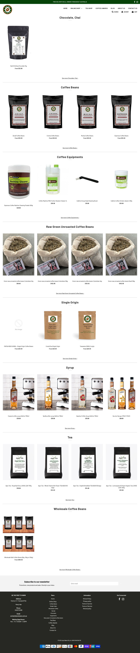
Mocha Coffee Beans (87, 136)
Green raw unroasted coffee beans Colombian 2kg (18, 281)
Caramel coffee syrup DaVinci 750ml (18, 416)
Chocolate (53, 613)
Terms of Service (87, 606)
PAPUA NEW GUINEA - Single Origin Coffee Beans (18, 346)
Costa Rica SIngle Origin (53, 346)
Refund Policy (87, 599)
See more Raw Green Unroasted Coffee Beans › (70, 293)
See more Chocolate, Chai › (70, 78)
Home (65, 8)
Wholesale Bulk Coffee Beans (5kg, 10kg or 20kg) (18, 557)
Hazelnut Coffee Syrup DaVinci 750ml (87, 416)
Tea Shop (88, 8)
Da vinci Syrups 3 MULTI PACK (121, 416)
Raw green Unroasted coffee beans (53, 618)
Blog (113, 8)
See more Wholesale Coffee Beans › (70, 569)
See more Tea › (70, 500)
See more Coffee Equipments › (70, 217)
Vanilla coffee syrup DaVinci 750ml (53, 416)
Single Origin (53, 606)
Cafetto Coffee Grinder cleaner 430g (121, 201)
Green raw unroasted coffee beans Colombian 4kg (87, 281)
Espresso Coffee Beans (121, 136)
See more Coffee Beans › (70, 148)
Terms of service (87, 604)
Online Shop (76, 8)
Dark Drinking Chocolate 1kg (18, 66)
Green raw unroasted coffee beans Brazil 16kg (121, 281)
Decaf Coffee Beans (18, 136)
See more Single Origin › (70, 358)
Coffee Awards (102, 8)
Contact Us (132, 8)
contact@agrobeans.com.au (18, 616)
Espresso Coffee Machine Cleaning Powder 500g (18, 205)
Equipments (53, 615)
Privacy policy (87, 601)
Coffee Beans (53, 604)
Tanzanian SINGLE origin (87, 346)
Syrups (53, 611)
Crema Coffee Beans (53, 136)
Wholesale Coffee (53, 608)
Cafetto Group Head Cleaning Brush (87, 201)
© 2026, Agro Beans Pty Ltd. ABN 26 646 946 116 (69, 640)
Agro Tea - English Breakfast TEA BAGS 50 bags (87, 486)
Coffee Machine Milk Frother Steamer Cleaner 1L (53, 201)
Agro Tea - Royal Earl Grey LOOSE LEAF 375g (19, 486)
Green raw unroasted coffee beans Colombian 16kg (53, 281)
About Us (121, 8)
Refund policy (87, 608)
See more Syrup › (70, 428)
